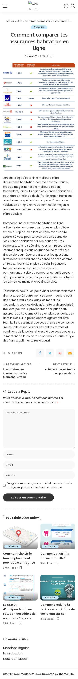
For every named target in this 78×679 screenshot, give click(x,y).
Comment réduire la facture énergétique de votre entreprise (57, 609)
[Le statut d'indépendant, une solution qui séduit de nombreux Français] (20, 588)
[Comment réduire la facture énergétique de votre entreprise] (57, 588)
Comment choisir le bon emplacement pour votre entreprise (19, 558)
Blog (20, 20)
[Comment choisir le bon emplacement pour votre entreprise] (20, 537)
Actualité (39, 27)
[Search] (72, 6)
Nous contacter (15, 658)
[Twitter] (50, 353)
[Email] (70, 353)
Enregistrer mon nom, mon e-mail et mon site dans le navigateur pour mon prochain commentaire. (39, 485)
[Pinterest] (60, 353)
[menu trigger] (7, 6)
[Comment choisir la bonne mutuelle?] (57, 537)
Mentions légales (16, 648)
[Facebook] (40, 353)
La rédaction (13, 653)
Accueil (10, 20)
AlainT (33, 56)
